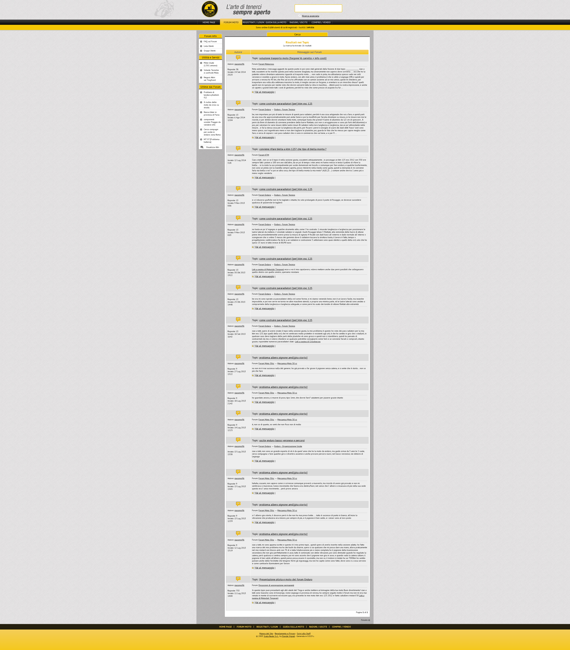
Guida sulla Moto (276, 22)
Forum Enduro (265, 109)
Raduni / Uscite (299, 22)
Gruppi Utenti (210, 50)
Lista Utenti (209, 46)
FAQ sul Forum (210, 41)
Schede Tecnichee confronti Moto (211, 71)
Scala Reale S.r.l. (271, 636)
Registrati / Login (253, 22)
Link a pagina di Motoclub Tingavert (268, 269)
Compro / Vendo (321, 22)
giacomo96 (239, 64)
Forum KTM (264, 155)
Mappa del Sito (266, 633)
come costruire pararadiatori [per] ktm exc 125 (285, 103)
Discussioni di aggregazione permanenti (276, 585)
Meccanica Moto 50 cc (287, 363)
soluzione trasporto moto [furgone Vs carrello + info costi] (292, 58)
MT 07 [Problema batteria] (211, 140)
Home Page (209, 22)
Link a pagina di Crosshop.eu (307, 341)
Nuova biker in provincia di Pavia (211, 113)
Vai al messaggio (264, 92)
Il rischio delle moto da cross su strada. (211, 105)
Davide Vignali (288, 636)
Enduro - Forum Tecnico (284, 109)
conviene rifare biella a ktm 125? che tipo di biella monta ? (292, 149)
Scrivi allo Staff (304, 633)
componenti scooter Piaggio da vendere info (212, 122)
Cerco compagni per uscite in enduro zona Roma (212, 132)
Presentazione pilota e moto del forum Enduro (285, 579)
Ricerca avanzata (310, 15)
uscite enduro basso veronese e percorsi (282, 440)
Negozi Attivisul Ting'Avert (210, 78)
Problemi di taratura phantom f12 (211, 95)
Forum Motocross (266, 64)
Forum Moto (231, 22)
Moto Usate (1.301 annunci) (210, 64)
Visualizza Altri (212, 147)
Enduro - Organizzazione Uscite (288, 446)
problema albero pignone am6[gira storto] (283, 357)
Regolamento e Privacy (285, 633)
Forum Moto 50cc (266, 363)
